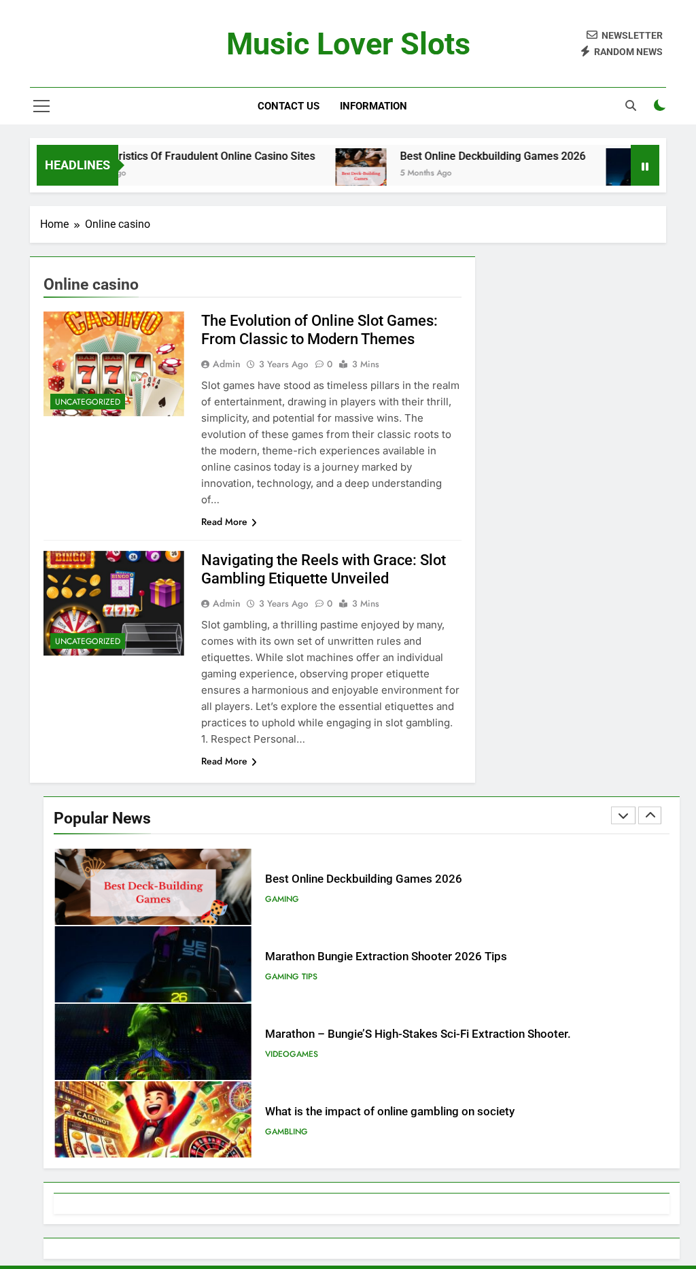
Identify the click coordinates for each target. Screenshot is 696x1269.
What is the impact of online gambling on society (390, 1111)
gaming (282, 899)
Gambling (286, 1132)
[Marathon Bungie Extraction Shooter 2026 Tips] (605, 173)
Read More (224, 521)
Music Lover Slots (348, 44)
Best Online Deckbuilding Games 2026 (467, 156)
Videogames (291, 1054)
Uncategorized (87, 402)
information (373, 106)
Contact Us (288, 106)
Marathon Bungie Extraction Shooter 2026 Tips (386, 956)
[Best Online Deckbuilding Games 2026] (335, 173)
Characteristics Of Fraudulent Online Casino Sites (169, 156)
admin (227, 364)
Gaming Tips (291, 976)
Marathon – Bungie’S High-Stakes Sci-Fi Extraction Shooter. (418, 1034)
